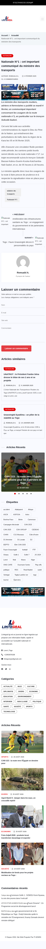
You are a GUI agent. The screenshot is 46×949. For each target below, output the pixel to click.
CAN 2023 (28, 524)
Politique (37, 701)
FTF (34, 550)
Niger (33, 560)
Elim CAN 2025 (20, 545)
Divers (21, 691)
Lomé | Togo (8, 650)
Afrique (30, 509)
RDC (16, 570)
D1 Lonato (21, 540)
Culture (30, 686)
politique (6, 570)
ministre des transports (11, 192)
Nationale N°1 (12, 199)
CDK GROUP (21, 530)
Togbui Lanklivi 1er (21, 575)
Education (8, 696)
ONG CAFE (7, 565)
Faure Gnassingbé (10, 550)
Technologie (9, 711)
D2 (31, 540)
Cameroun (32, 519)
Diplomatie (8, 691)
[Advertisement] (27, 19)
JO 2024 (38, 555)
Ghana (5, 555)
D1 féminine (7, 540)
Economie (33, 691)
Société (17, 706)
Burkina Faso (8, 519)
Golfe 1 (16, 555)
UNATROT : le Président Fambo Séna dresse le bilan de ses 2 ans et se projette (21, 377)
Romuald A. (11, 385)
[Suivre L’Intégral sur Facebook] (2, 669)
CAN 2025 (7, 530)
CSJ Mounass (19, 535)
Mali (14, 560)
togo (34, 575)
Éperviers (17, 580)
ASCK (5, 514)
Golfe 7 (26, 555)
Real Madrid (28, 570)
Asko (27, 514)
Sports (29, 706)
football (24, 550)
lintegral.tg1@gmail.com (13, 659)
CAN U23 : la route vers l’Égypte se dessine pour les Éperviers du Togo (23, 479)
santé (40, 570)
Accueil (4, 35)
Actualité (15, 35)
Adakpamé (19, 509)
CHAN (5, 535)
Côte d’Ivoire (33, 535)
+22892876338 (9, 655)
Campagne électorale (11, 524)
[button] (42, 19)
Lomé (5, 560)
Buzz (20, 686)
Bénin (20, 519)
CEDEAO (35, 530)
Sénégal (6, 575)
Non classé (22, 701)
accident (6, 509)
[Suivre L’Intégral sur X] (6, 669)
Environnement (24, 696)
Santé (6, 706)
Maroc (23, 560)
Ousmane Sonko (24, 565)
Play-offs (38, 565)
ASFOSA (16, 514)
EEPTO (6, 545)
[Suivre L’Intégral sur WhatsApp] (10, 669)
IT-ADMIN (37, 937)
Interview (7, 701)
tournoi (5, 580)
